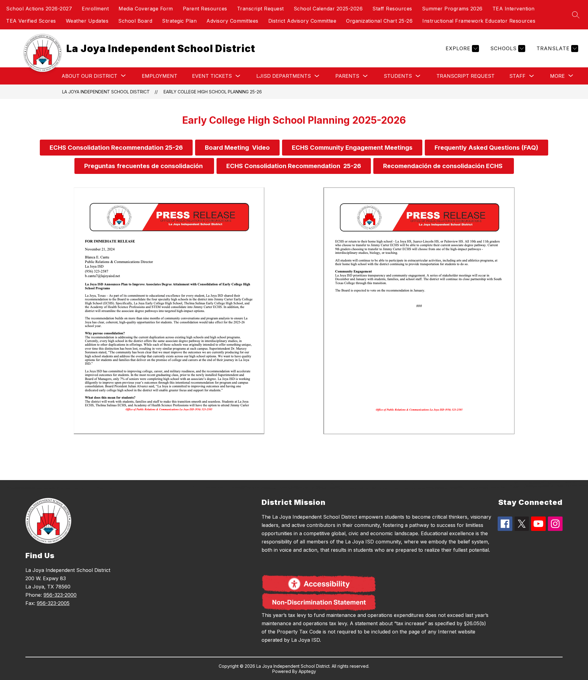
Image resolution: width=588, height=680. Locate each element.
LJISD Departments (283, 76)
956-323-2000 (60, 595)
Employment (159, 76)
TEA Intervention (513, 9)
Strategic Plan (179, 21)
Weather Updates (87, 21)
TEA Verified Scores (31, 21)
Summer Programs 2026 (452, 9)
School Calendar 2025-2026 (328, 9)
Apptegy (307, 671)
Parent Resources (205, 9)
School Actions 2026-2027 (39, 9)
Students (398, 76)
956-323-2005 (53, 603)
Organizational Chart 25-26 (379, 21)
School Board (135, 21)
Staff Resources (392, 9)
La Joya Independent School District (106, 91)
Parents (347, 76)
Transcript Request (260, 9)
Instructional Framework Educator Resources (478, 21)
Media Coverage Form (146, 9)
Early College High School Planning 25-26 (213, 91)
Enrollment (95, 9)
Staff (517, 76)
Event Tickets (212, 76)
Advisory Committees (232, 21)
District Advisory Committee (302, 21)
